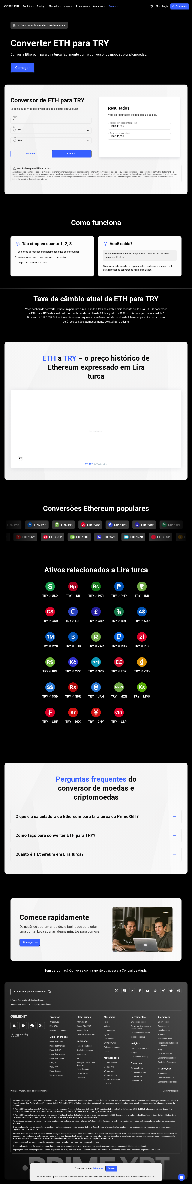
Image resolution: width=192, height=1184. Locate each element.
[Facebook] (139, 990)
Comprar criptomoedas (59, 1030)
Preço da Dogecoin (57, 1054)
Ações (106, 1034)
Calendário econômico (140, 1033)
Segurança (81, 1054)
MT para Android (110, 1063)
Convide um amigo (166, 1078)
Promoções (163, 1073)
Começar (22, 68)
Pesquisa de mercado (140, 1048)
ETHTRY (89, 464)
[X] (116, 990)
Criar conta (181, 6)
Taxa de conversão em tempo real (123, 123)
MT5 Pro (107, 1084)
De (14, 127)
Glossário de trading (139, 1057)
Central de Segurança (167, 1062)
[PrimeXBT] (11, 6)
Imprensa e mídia (165, 1039)
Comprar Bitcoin (137, 1068)
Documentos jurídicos (167, 1058)
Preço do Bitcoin (56, 1042)
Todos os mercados (112, 1047)
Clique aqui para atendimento (30, 991)
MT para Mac (109, 1071)
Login (165, 6)
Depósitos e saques (85, 1050)
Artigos (134, 1052)
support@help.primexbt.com (40, 1004)
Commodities (109, 1030)
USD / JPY (54, 1067)
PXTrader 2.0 (82, 1022)
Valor (15, 117)
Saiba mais (98, 1168)
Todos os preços (56, 1075)
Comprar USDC (137, 1081)
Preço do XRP (55, 1050)
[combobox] (52, 130)
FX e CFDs (54, 1026)
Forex (106, 1022)
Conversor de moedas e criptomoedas (43, 25)
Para (14, 137)
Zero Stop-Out (82, 1073)
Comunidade (163, 1026)
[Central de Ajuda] (151, 6)
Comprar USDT (137, 1076)
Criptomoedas (110, 1039)
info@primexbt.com (36, 1000)
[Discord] (179, 990)
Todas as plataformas (86, 1034)
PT (157, 6)
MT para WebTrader (112, 1079)
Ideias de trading (138, 1037)
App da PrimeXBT (84, 1026)
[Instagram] (124, 990)
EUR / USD (54, 1063)
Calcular (71, 153)
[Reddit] (171, 990)
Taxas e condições (84, 1046)
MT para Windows (111, 1075)
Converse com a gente (86, 970)
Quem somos (163, 1022)
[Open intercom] (181, 1177)
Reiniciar (30, 153)
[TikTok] (155, 990)
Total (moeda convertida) (120, 133)
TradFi (106, 1051)
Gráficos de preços (138, 1022)
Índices (107, 1026)
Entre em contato (165, 1054)
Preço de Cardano (57, 1058)
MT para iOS (109, 1067)
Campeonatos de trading (168, 1082)
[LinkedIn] (132, 990)
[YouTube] (147, 990)
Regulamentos (164, 1030)
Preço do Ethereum (57, 1046)
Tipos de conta (83, 1069)
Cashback (81, 1078)
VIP (78, 1058)
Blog (160, 1049)
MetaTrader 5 (82, 1030)
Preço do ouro (55, 1071)
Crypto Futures (56, 1022)
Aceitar (111, 1168)
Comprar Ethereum (138, 1072)
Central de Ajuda (134, 970)
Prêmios (161, 1034)
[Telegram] (163, 990)
